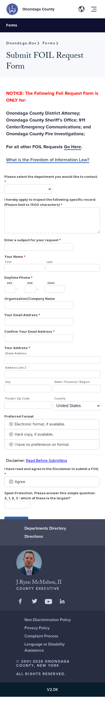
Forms (11, 25)
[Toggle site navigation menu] (94, 9)
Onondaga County (38, 9)
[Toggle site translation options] (81, 9)
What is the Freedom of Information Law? (47, 159)
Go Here (72, 146)
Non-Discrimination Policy (47, 620)
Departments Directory (45, 528)
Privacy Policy (37, 628)
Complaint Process (41, 636)
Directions (33, 536)
